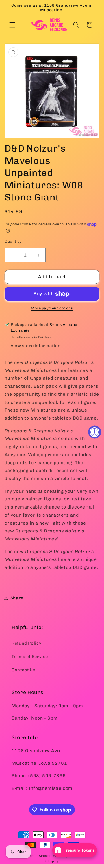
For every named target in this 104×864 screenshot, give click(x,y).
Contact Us (23, 669)
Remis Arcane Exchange (48, 856)
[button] (12, 24)
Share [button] (16, 598)
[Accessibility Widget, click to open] (94, 432)
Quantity (13, 241)
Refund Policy (26, 643)
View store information (36, 345)
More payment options (52, 308)
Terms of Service (30, 656)
